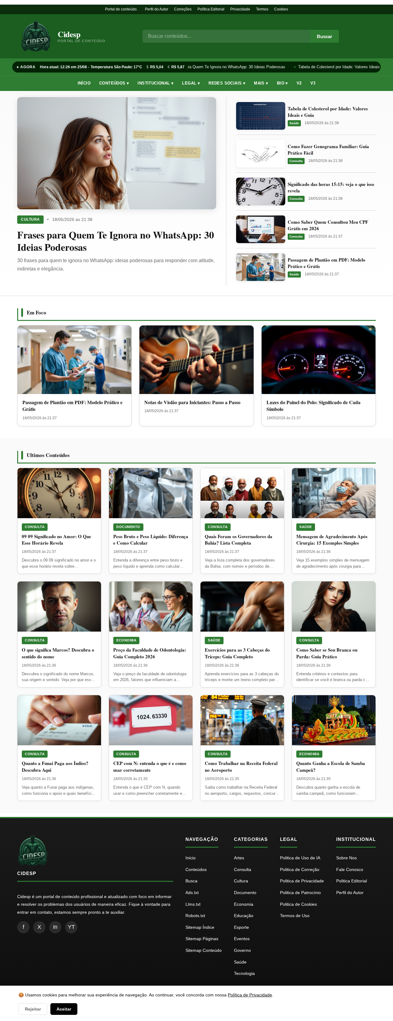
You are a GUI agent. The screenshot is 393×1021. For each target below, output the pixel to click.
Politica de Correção (299, 869)
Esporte (241, 927)
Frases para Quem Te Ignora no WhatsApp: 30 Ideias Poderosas (224, 67)
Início (84, 83)
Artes (239, 857)
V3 (313, 83)
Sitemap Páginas (201, 938)
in (55, 927)
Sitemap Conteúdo (203, 950)
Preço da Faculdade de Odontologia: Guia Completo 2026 (149, 653)
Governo (242, 950)
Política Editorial (210, 9)
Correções (183, 9)
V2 (299, 83)
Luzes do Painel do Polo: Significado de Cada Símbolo (313, 405)
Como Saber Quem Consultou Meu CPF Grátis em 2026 (328, 225)
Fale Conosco (349, 869)
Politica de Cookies (298, 904)
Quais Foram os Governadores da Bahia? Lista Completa (238, 539)
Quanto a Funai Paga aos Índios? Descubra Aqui (55, 766)
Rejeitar (33, 1009)
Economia (126, 640)
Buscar (324, 36)
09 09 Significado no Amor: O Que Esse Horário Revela (56, 539)
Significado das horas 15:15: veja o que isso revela (331, 187)
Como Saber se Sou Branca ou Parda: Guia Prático (326, 653)
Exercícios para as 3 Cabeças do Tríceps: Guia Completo (237, 653)
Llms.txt (192, 904)
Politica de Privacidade (302, 880)
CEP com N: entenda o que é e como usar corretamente (149, 766)
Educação (243, 915)
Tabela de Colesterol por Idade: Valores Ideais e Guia (342, 67)
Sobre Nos (346, 857)
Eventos (242, 938)
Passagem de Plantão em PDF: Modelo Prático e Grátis (326, 263)
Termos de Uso (294, 915)
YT (71, 927)
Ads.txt (192, 892)
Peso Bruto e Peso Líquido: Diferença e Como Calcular (150, 539)
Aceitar (63, 1009)
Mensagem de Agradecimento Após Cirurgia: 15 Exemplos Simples (332, 539)
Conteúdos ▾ (114, 83)
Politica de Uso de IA (300, 857)
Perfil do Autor (156, 9)
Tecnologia (244, 973)
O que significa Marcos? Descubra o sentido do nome (58, 653)
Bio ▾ (282, 83)
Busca (191, 880)
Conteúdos (196, 869)
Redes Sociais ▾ (226, 83)
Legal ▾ (191, 83)
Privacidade (240, 9)
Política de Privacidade (250, 994)
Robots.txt (195, 915)
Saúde (294, 123)
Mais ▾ (261, 83)
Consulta (296, 161)
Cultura (30, 219)
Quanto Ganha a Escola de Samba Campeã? (330, 766)
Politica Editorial (351, 880)
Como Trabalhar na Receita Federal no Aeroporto (241, 766)
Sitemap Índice (199, 927)
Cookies (281, 9)
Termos (262, 9)
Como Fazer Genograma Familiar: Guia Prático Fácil (328, 149)
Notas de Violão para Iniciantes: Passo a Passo (192, 402)
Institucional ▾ (155, 83)
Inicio (190, 857)
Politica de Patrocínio (300, 892)
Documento (128, 527)
